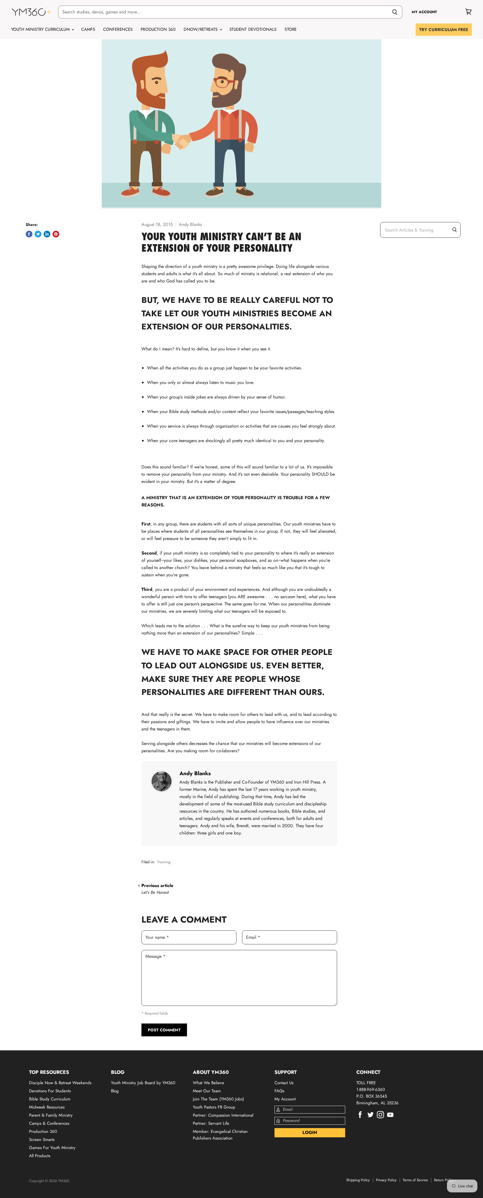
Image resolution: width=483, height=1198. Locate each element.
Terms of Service (415, 1180)
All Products (39, 1156)
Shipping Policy (358, 1180)
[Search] (394, 12)
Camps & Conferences (49, 1123)
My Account (285, 1099)
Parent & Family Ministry (51, 1115)
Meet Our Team (207, 1091)
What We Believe (208, 1083)
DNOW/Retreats (201, 29)
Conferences (118, 29)
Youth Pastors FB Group (214, 1107)
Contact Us (283, 1083)
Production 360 (158, 29)
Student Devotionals (253, 29)
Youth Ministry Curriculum (41, 29)
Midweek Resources (47, 1107)
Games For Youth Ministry (52, 1148)
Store (291, 29)
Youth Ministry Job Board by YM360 (143, 1083)
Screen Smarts (42, 1139)
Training (164, 862)
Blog (115, 1091)
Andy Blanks (195, 773)
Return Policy (444, 1180)
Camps (88, 29)
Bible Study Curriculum (49, 1099)
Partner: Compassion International (223, 1115)
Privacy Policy (386, 1180)
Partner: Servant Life (211, 1123)
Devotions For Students (50, 1091)
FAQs (279, 1091)
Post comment (164, 1030)
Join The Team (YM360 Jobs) (218, 1099)
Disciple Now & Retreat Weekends (60, 1083)
